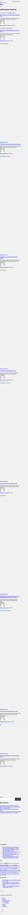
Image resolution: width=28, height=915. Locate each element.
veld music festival (16, 873)
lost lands (12, 868)
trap (9, 873)
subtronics (4, 872)
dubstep (2, 865)
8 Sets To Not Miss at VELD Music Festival (8, 483)
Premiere (7, 902)
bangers (3, 863)
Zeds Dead (4, 875)
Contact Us (5, 906)
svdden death (14, 872)
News (11, 28)
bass (6, 863)
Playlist (4, 905)
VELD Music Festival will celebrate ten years (9, 711)
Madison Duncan (3, 25)
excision (11, 865)
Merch (4, 904)
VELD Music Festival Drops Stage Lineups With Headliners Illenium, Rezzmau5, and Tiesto (9, 597)
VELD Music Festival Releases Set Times (8, 370)
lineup (4, 868)
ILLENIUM (9, 866)
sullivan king (9, 872)
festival (15, 865)
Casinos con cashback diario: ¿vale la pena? (9, 812)
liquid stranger (7, 868)
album (1, 863)
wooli (1, 875)
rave (18, 870)
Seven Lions (10, 871)
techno (1, 873)
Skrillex (14, 871)
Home (4, 898)
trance (7, 873)
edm (6, 865)
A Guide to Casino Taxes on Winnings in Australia (10, 811)
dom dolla (12, 863)
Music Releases (6, 901)
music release (3, 870)
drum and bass (17, 863)
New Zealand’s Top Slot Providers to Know (9, 805)
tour (5, 873)
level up (1, 868)
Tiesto (3, 873)
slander (17, 871)
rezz (4, 871)
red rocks (1, 871)
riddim (7, 871)
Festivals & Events (12, 12)
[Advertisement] (14, 782)
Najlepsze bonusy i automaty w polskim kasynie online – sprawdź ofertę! (10, 807)
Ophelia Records (14, 869)
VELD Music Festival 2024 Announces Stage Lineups (10, 144)
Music (15, 868)
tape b (18, 872)
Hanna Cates (2, 766)
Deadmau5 (9, 863)
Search (1, 797)
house (5, 867)
